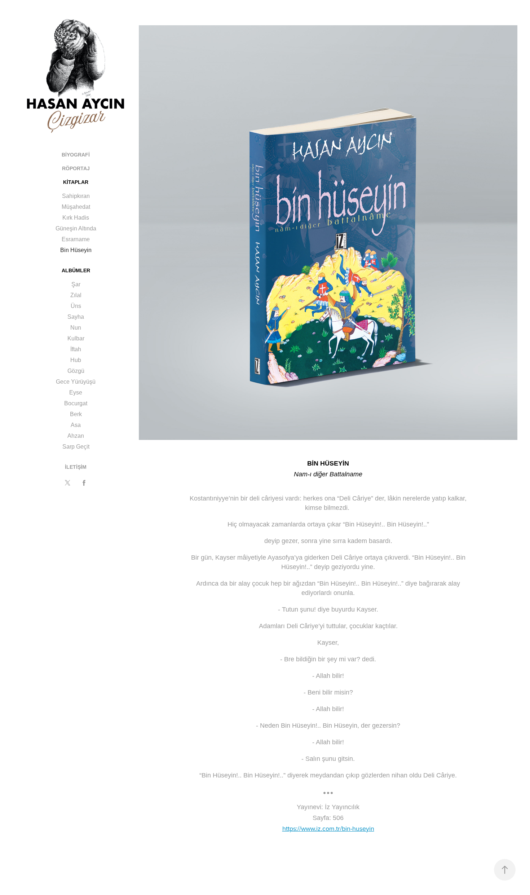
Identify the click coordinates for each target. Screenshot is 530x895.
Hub (75, 360)
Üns (76, 306)
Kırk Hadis (75, 218)
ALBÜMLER (76, 270)
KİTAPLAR (75, 182)
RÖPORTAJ (76, 168)
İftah (75, 349)
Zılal (75, 295)
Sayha (75, 317)
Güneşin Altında (76, 228)
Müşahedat (76, 207)
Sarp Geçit (75, 447)
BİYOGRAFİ (76, 155)
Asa (76, 425)
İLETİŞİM (76, 467)
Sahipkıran (76, 196)
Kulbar (75, 338)
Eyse (75, 392)
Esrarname (76, 239)
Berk (76, 414)
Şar (75, 284)
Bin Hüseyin (76, 250)
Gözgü (75, 371)
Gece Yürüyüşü (76, 382)
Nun (75, 328)
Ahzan (75, 436)
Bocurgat (75, 403)
